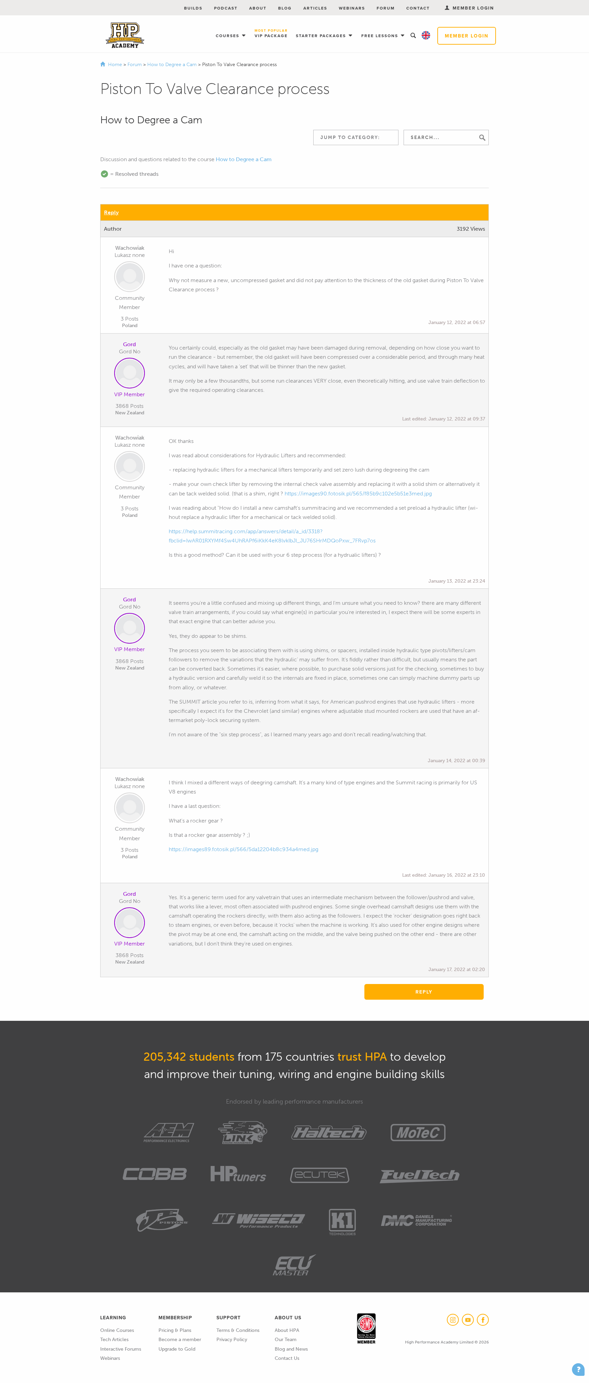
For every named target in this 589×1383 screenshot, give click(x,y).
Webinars (352, 8)
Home (115, 64)
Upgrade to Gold (176, 1349)
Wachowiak (129, 248)
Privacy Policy (231, 1339)
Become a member (179, 1339)
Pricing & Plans (174, 1330)
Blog (285, 8)
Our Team (286, 1339)
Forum (386, 8)
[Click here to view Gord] (129, 374)
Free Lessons (380, 36)
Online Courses (117, 1330)
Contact (418, 8)
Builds (193, 8)
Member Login (466, 35)
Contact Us (287, 1358)
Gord (129, 344)
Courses (228, 36)
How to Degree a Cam (172, 64)
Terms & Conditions (237, 1330)
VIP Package (271, 34)
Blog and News (291, 1349)
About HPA (287, 1330)
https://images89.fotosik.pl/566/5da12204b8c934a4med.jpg (243, 849)
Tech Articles (114, 1339)
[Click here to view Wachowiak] (129, 278)
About (258, 8)
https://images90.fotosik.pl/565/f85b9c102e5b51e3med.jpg (358, 493)
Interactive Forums (120, 1349)
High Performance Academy (125, 35)
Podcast (226, 8)
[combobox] (355, 137)
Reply (111, 212)
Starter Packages (322, 36)
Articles (315, 8)
